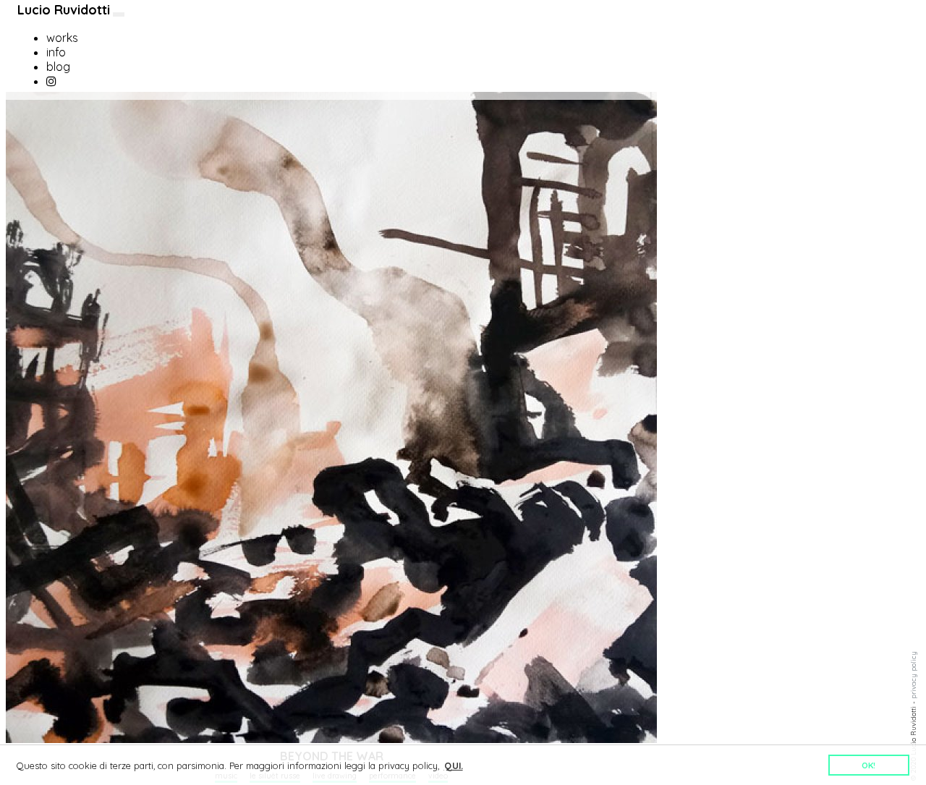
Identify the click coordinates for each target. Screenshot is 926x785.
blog (58, 66)
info (56, 52)
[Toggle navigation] (118, 14)
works (62, 37)
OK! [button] (868, 765)
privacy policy (913, 675)
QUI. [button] (453, 765)
